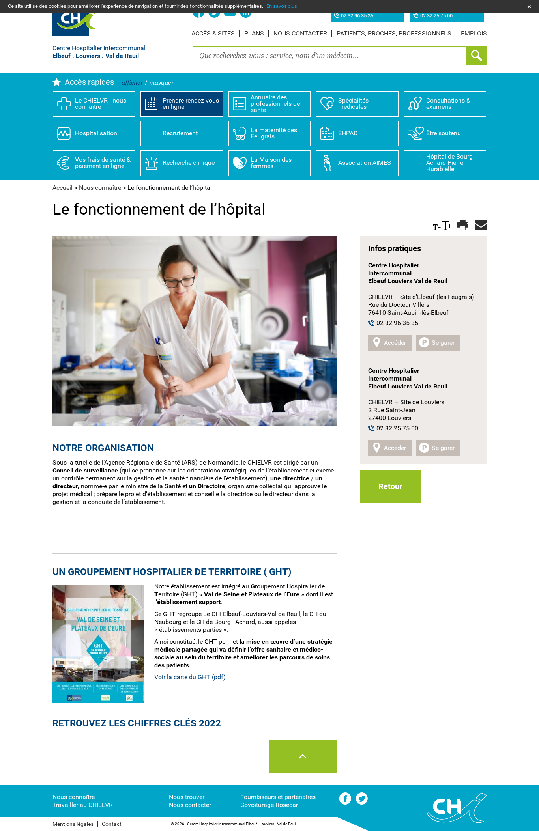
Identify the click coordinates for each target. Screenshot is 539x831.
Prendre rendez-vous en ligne (191, 103)
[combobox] (330, 55)
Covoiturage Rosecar (269, 805)
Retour (390, 486)
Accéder (395, 342)
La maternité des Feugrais (274, 133)
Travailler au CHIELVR (82, 805)
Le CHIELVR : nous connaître (100, 103)
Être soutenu (443, 133)
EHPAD (348, 133)
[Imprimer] (462, 225)
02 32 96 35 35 (357, 16)
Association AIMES (364, 162)
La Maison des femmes (271, 163)
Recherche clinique (189, 162)
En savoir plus (281, 6)
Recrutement (180, 133)
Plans (254, 33)
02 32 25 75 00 (436, 16)
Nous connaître (73, 797)
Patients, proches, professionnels (394, 33)
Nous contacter (300, 33)
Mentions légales (73, 824)
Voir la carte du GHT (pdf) (190, 677)
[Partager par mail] (480, 225)
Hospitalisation (96, 133)
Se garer (443, 342)
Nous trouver (186, 797)
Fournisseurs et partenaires (278, 797)
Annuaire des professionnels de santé (275, 103)
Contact (112, 824)
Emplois (474, 33)
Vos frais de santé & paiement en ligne (103, 163)
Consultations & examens (448, 103)
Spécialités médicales (353, 103)
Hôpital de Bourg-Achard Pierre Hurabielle (450, 163)
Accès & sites (213, 33)
